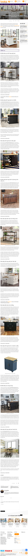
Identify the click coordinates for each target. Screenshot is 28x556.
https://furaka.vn (5, 491)
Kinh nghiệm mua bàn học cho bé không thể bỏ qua (24, 524)
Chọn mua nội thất (3, 522)
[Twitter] (15, 21)
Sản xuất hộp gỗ (9, 534)
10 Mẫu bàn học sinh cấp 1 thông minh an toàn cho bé (3, 524)
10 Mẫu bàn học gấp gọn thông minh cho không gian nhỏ (10, 524)
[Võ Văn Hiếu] (8, 18)
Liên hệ (1, 534)
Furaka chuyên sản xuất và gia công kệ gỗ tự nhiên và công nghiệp (23, 31)
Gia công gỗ (9, 533)
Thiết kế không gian (22, 39)
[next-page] (14, 528)
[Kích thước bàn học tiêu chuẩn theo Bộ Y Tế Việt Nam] (17, 520)
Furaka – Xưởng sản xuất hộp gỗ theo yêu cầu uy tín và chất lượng (23, 36)
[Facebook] (13, 21)
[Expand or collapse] (18, 50)
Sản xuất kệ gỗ (9, 535)
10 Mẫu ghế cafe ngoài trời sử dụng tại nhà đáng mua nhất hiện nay (15, 487)
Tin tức (1, 535)
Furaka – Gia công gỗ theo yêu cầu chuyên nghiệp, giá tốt (23, 27)
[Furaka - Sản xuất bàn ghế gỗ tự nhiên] (4, 2)
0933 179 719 (18, 540)
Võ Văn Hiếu (11, 18)
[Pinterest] (17, 21)
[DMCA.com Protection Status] (2, 551)
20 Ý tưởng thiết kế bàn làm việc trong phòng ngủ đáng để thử (23, 41)
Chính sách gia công (3, 533)
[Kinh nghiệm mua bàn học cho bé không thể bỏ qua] (24, 520)
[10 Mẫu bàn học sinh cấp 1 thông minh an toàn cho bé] (3, 520)
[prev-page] (13, 528)
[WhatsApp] (18, 21)
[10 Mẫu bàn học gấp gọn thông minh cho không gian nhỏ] (10, 520)
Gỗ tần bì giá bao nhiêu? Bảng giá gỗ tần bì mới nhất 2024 (4, 487)
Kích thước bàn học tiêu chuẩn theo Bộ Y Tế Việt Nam (17, 524)
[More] (18, 483)
